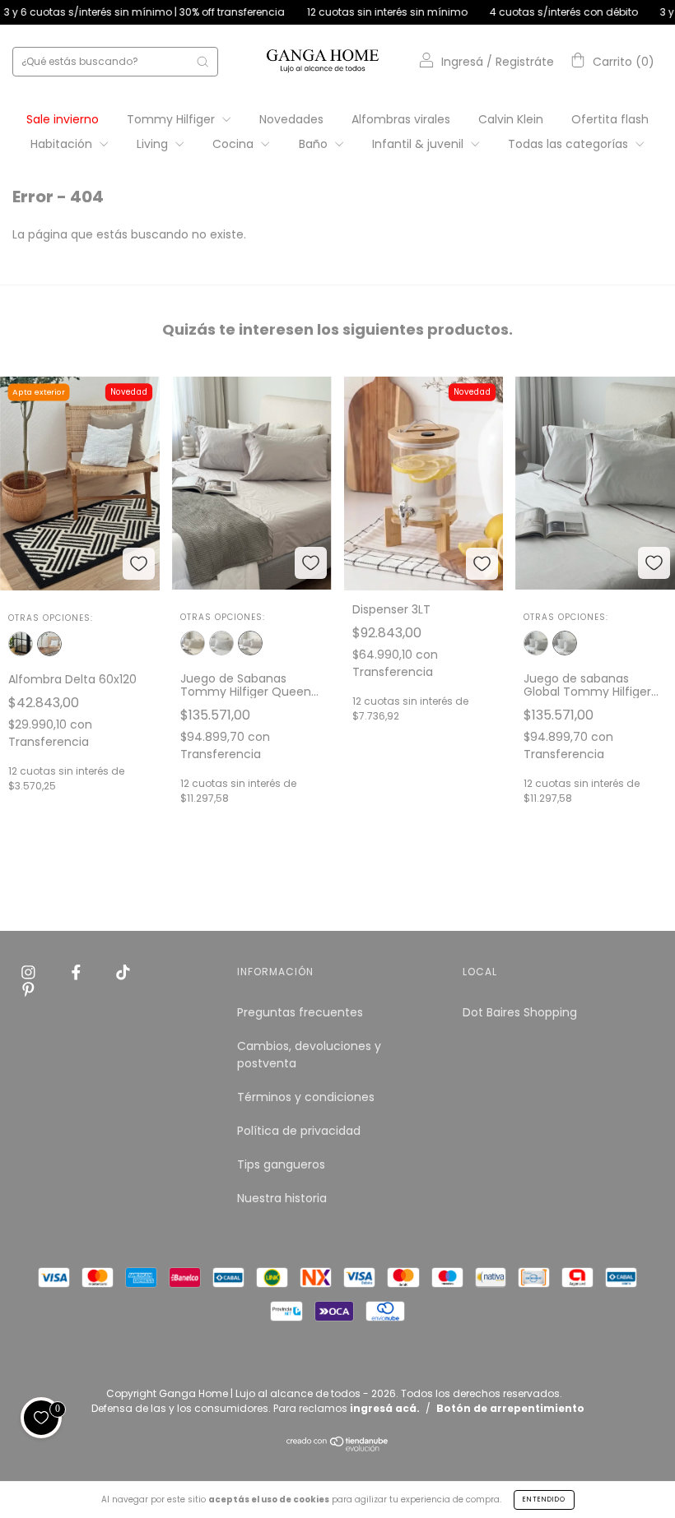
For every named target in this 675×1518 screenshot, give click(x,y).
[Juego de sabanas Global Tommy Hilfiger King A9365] (536, 643)
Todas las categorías (569, 144)
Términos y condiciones (306, 1097)
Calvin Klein (510, 119)
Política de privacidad (299, 1130)
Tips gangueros (281, 1164)
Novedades (291, 119)
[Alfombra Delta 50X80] (20, 644)
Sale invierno (62, 119)
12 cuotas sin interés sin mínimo (351, 12)
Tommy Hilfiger (172, 119)
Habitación (62, 144)
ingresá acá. (385, 1408)
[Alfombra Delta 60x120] (49, 644)
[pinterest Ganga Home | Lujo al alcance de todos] (28, 990)
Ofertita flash (610, 119)
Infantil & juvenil (419, 144)
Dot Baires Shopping (520, 1012)
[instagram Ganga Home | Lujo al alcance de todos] (30, 973)
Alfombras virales (400, 119)
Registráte (525, 61)
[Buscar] (202, 62)
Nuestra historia (282, 1198)
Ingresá (462, 61)
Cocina (234, 144)
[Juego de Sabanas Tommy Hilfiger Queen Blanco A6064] (221, 643)
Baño (315, 144)
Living (154, 144)
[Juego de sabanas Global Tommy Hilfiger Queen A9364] (564, 643)
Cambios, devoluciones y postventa (309, 1054)
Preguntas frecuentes (300, 1012)
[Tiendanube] (337, 1447)
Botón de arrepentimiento (510, 1408)
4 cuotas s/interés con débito (528, 12)
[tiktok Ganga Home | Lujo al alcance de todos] (123, 973)
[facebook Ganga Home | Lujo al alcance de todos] (77, 973)
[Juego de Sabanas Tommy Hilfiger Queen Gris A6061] (250, 643)
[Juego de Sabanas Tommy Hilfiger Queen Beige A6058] (192, 643)
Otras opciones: (50, 618)
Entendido (544, 1499)
